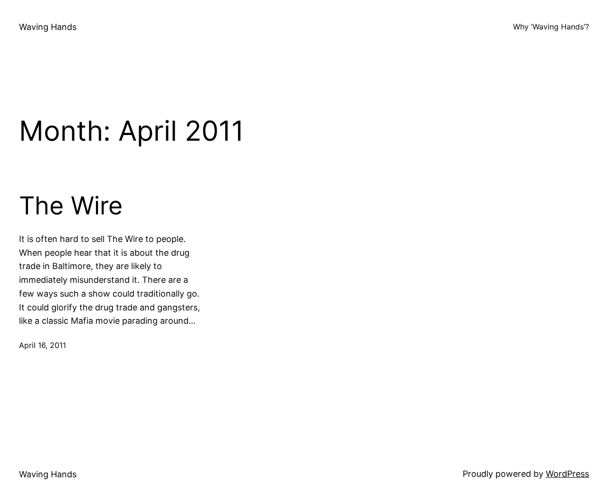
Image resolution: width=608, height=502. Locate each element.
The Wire (71, 206)
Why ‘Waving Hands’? (551, 26)
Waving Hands (47, 27)
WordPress (567, 474)
